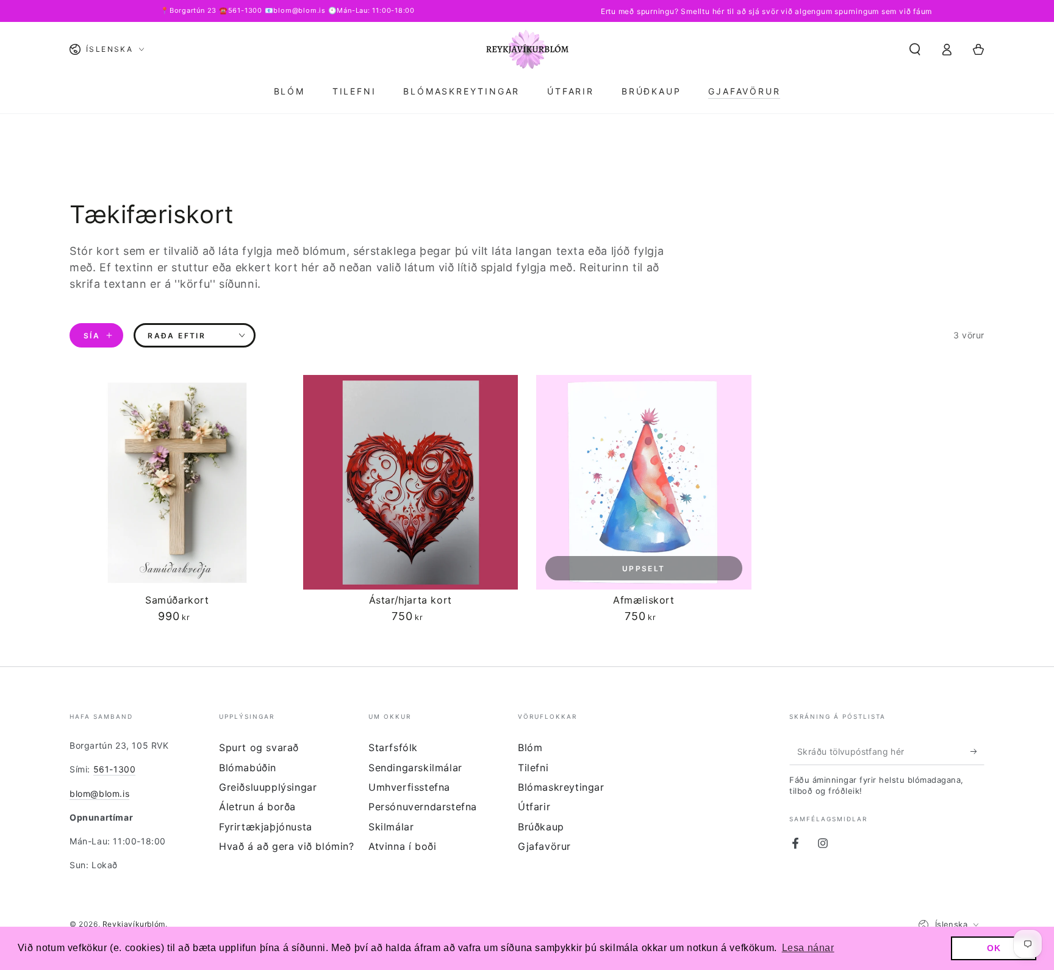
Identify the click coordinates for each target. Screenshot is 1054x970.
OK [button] (993, 948)
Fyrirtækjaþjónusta (265, 827)
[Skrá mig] (977, 751)
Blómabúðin (247, 767)
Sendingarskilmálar (415, 767)
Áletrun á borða (257, 807)
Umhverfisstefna (409, 787)
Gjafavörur (544, 846)
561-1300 (114, 769)
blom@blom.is (99, 793)
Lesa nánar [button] (808, 948)
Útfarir (534, 807)
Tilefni (533, 767)
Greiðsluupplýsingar (268, 787)
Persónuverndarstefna (422, 807)
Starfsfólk (393, 747)
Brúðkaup (541, 827)
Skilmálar (391, 827)
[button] (915, 49)
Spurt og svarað (259, 747)
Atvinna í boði (402, 846)
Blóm (530, 747)
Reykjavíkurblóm (133, 924)
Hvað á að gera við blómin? (286, 846)
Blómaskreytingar (561, 787)
